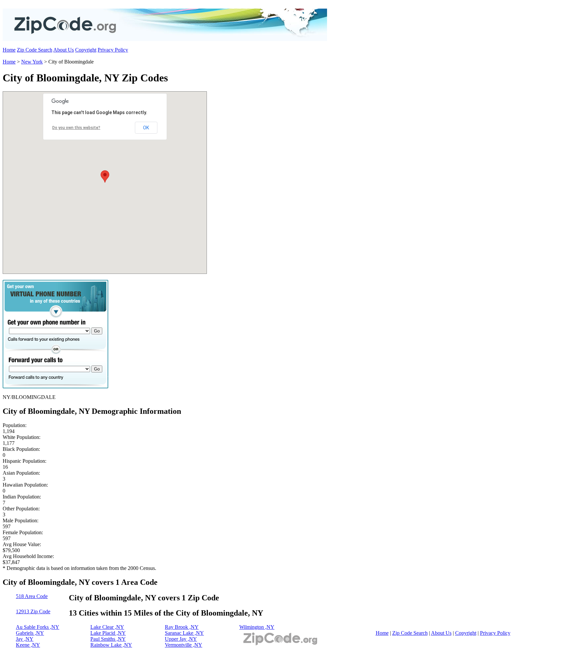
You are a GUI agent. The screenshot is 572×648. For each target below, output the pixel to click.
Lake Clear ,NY (107, 627)
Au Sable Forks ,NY (37, 627)
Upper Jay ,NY (181, 639)
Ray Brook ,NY (182, 627)
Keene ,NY (28, 645)
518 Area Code (32, 596)
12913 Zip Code (33, 611)
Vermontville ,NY (183, 645)
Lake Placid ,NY (108, 633)
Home (9, 50)
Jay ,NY (24, 639)
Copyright (85, 50)
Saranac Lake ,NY (184, 633)
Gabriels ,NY (30, 633)
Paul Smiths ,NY (108, 639)
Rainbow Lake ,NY (111, 645)
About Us (63, 50)
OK (146, 127)
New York (32, 62)
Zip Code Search (34, 50)
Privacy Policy (113, 50)
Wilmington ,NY (256, 627)
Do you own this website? (76, 127)
